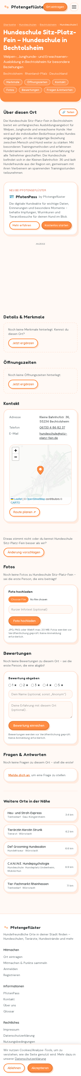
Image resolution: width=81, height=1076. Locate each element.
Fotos (10, 90)
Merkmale (12, 82)
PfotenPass (11, 993)
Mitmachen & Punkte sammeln (25, 963)
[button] (40, 470)
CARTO (15, 502)
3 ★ (37, 685)
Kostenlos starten (56, 225)
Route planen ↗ (24, 512)
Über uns (9, 1005)
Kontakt (60, 82)
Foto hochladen (24, 621)
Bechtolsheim (48, 24)
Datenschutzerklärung (19, 1035)
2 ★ (26, 685)
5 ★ (61, 685)
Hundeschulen (28, 24)
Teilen (68, 112)
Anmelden (10, 969)
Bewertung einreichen (28, 726)
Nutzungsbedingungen (19, 1042)
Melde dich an (19, 775)
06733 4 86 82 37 (52, 427)
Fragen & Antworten (60, 90)
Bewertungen (30, 90)
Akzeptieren (40, 1068)
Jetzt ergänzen (23, 343)
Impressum (11, 1029)
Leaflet (17, 499)
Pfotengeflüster (25, 7)
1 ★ (14, 685)
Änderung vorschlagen (24, 552)
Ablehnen (14, 1068)
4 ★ (49, 685)
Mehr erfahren (22, 225)
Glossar (8, 1011)
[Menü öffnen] (74, 7)
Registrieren (11, 975)
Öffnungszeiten (37, 82)
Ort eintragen (55, 6)
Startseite (9, 24)
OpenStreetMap (36, 499)
